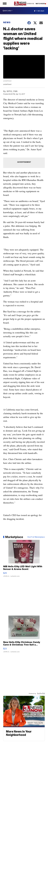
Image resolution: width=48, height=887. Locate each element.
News (7, 22)
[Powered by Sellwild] (41, 693)
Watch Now (40, 3)
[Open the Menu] (4, 3)
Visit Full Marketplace (36, 537)
